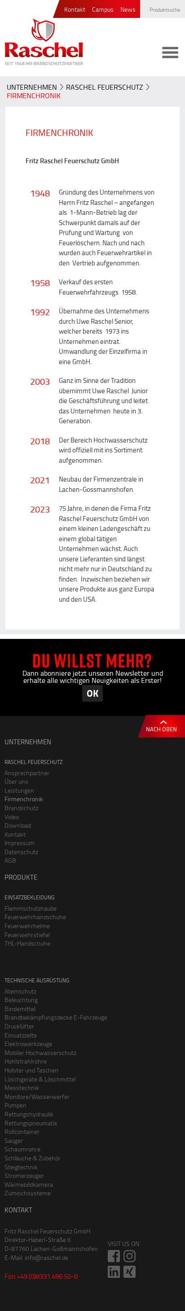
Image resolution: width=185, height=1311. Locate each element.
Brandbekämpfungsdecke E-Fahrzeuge (55, 1017)
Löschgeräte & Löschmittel (40, 1079)
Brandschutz (21, 807)
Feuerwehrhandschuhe (35, 916)
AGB (10, 860)
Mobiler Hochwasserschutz (40, 1052)
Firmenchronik (34, 95)
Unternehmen (32, 87)
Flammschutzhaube (30, 908)
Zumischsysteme (27, 1193)
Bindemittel (19, 1008)
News (128, 9)
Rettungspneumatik (30, 1123)
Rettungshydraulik (28, 1114)
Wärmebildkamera (28, 1184)
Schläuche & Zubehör (32, 1158)
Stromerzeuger (24, 1175)
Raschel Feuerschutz (104, 87)
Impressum (19, 842)
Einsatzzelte (20, 1035)
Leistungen (19, 790)
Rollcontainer (22, 1131)
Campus (103, 9)
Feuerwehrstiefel (27, 934)
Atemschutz (20, 991)
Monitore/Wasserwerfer (37, 1096)
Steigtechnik (21, 1167)
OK (92, 693)
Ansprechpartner (26, 772)
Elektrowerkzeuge (28, 1043)
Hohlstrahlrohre (25, 1061)
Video (11, 816)
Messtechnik (21, 1087)
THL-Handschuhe (27, 943)
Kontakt (74, 9)
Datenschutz (21, 851)
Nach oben (161, 729)
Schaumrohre (22, 1149)
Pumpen (15, 1105)
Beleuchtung (21, 999)
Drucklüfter (19, 1026)
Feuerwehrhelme (27, 925)
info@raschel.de (46, 1257)
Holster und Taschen (31, 1070)
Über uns (16, 781)
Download (17, 825)
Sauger (13, 1140)
